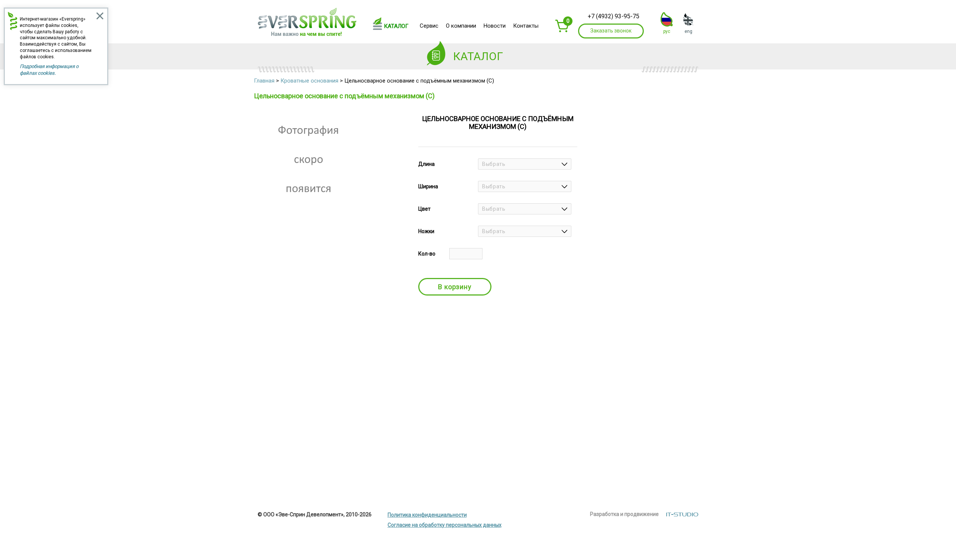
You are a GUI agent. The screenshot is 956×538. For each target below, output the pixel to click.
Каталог (396, 26)
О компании (461, 25)
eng (688, 31)
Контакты (525, 25)
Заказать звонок (610, 31)
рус (666, 31)
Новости (495, 25)
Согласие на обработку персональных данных (445, 525)
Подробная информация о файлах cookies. (49, 70)
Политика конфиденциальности (427, 515)
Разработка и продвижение (624, 514)
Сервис (429, 25)
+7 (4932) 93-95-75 (613, 16)
